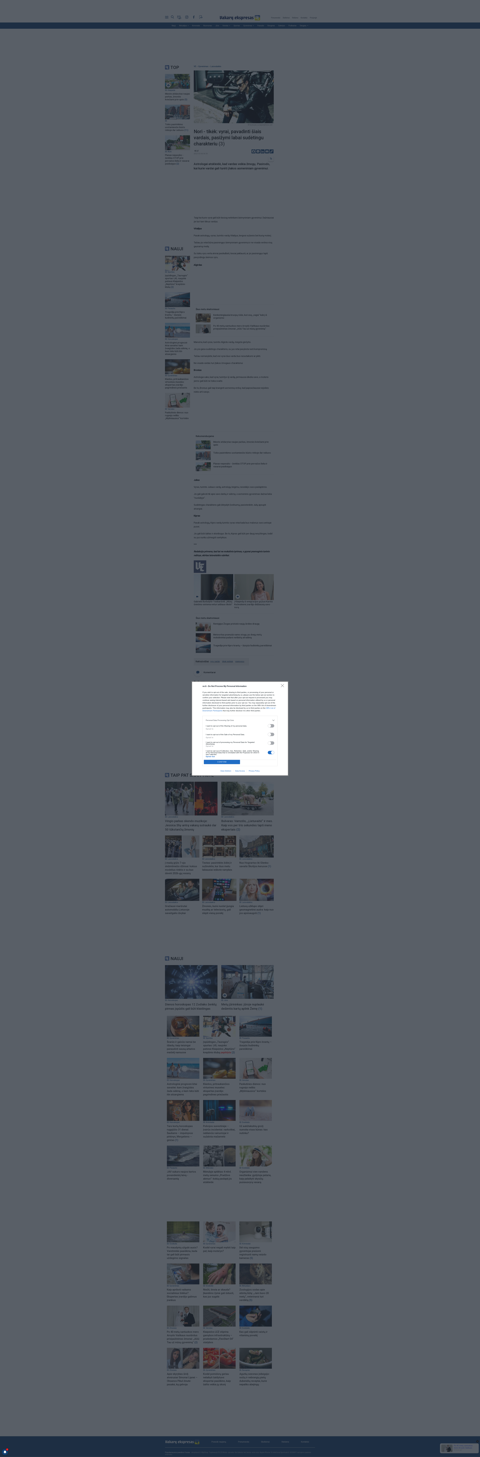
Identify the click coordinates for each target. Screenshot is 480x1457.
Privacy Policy (254, 771)
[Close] (283, 686)
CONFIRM (222, 762)
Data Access (240, 771)
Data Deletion (225, 771)
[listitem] (240, 720)
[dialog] (240, 729)
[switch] (271, 726)
